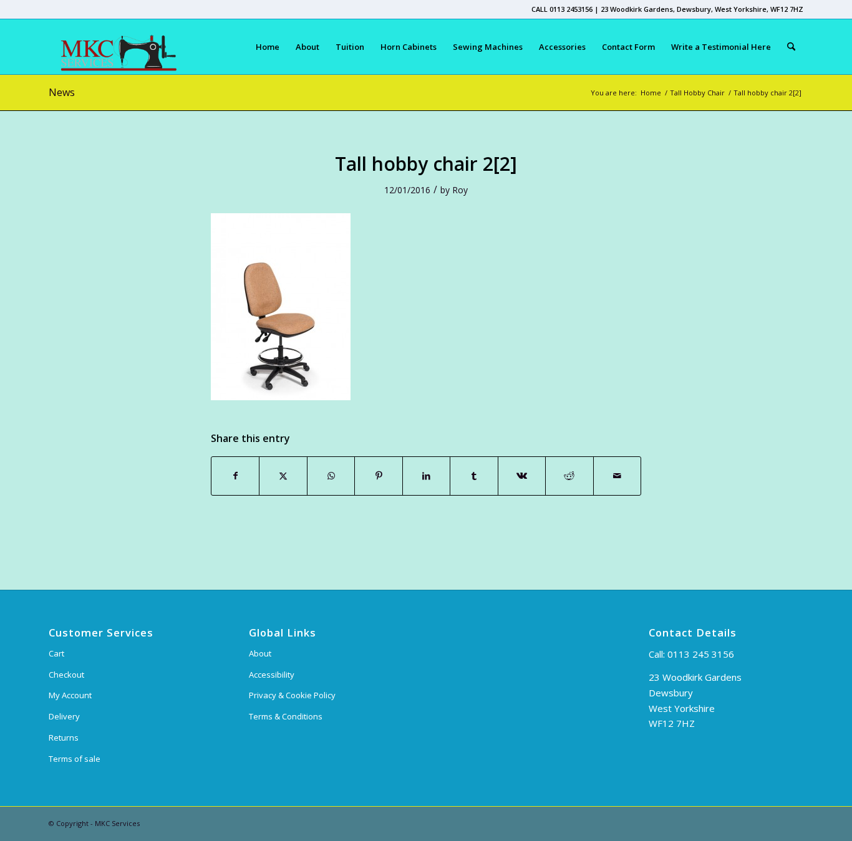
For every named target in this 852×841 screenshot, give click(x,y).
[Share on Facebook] (235, 475)
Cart (56, 653)
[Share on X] (282, 475)
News (62, 92)
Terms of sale (74, 758)
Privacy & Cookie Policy (292, 695)
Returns (64, 737)
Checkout (66, 674)
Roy (460, 190)
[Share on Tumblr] (473, 475)
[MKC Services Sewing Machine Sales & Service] (113, 46)
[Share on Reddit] (569, 475)
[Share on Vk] (521, 475)
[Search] (791, 46)
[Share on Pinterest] (378, 475)
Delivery (64, 716)
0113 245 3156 (700, 654)
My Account (70, 695)
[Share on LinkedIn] (426, 475)
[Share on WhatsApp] (330, 475)
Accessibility (271, 674)
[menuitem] (268, 46)
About (260, 653)
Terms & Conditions (285, 716)
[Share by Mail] (617, 475)
